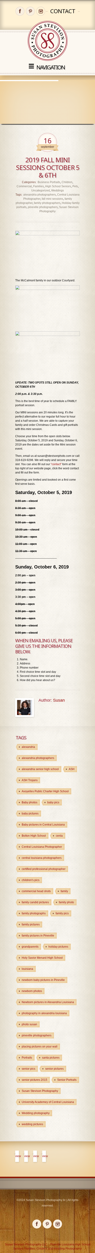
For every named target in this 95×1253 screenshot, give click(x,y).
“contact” (56, 464)
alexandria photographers (39, 194)
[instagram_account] (40, 11)
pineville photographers (43, 207)
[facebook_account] (19, 11)
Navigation (50, 67)
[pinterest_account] (30, 11)
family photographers (47, 203)
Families (38, 186)
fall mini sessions (52, 198)
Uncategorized (40, 190)
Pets (75, 186)
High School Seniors (58, 186)
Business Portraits (49, 182)
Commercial (24, 186)
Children (67, 182)
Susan (59, 700)
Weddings (57, 190)
